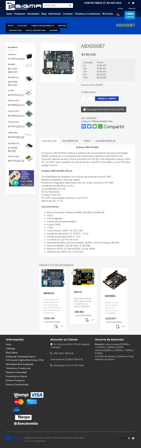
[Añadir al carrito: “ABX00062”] (118, 326)
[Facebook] (129, 3)
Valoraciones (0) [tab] (105, 140)
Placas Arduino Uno (102, 121)
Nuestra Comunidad (16, 372)
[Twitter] (133, 3)
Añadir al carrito (107, 99)
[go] (70, 5)
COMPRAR (130, 15)
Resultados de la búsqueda (19, 364)
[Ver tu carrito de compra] (118, 15)
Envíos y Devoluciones (17, 384)
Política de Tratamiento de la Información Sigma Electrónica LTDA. (25, 358)
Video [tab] (87, 140)
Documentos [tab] (70, 140)
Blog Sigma (11, 352)
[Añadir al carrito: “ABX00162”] (56, 326)
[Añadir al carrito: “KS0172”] (87, 320)
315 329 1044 (113, 3)
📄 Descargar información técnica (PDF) (103, 109)
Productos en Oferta (16, 376)
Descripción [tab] (49, 141)
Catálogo (10, 348)
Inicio (8, 344)
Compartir (114, 126)
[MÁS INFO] (61, 326)
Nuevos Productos (15, 380)
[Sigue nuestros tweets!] (133, 438)
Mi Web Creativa (40, 441)
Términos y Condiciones (18, 368)
